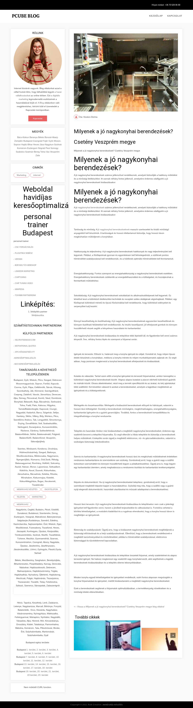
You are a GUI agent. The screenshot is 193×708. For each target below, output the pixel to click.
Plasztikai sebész (24, 253)
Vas (48, 152)
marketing (37, 497)
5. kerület (36, 653)
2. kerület (41, 649)
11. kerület (36, 660)
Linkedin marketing (25, 271)
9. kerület (50, 657)
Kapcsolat (174, 16)
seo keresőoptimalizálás (27, 364)
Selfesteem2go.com (25, 340)
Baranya (34, 137)
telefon (21, 497)
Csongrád (38, 141)
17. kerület (36, 668)
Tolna (43, 152)
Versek (18, 259)
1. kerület (31, 649)
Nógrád (42, 148)
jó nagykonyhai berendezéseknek (114, 229)
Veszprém (55, 152)
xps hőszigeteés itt (25, 352)
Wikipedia (19, 289)
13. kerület (29, 664)
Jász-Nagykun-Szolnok (51, 144)
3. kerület (51, 649)
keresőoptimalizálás (25, 358)
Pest (48, 148)
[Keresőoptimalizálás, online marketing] (26, 19)
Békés (41, 137)
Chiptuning (20, 277)
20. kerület (42, 671)
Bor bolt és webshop (25, 265)
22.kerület (32, 675)
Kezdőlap (156, 16)
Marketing (21, 175)
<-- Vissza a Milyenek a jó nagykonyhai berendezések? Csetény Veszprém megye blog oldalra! (119, 606)
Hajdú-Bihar (27, 144)
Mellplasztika (38, 315)
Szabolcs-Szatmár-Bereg (28, 152)
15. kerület (52, 664)
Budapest (28, 141)
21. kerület (54, 671)
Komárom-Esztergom (27, 148)
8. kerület (40, 657)
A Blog (41, 103)
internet (37, 175)
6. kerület (46, 653)
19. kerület (31, 671)
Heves (36, 144)
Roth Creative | (105, 705)
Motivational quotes (25, 346)
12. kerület (47, 660)
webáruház (22, 504)
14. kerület (40, 664)
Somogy (54, 148)
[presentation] (173, 635)
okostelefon (51, 489)
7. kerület (30, 657)
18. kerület (47, 668)
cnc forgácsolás (24, 247)
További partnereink (25, 295)
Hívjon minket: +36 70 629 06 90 (166, 5)
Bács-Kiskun (23, 137)
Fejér (46, 141)
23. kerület (43, 675)
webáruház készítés (27, 489)
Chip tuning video (24, 283)
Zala (38, 155)
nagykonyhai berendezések (91, 207)
